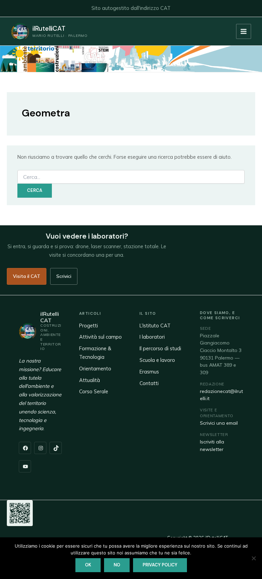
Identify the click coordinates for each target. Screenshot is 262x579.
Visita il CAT (26, 276)
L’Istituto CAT (155, 325)
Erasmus (149, 371)
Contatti (149, 383)
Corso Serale (93, 391)
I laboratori (152, 337)
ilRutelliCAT (49, 28)
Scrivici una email (219, 423)
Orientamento (95, 368)
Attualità (89, 380)
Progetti (88, 325)
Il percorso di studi (160, 348)
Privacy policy (160, 565)
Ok (88, 565)
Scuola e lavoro (157, 360)
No (117, 565)
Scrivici (63, 276)
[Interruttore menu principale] (243, 31)
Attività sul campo (100, 337)
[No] (253, 558)
